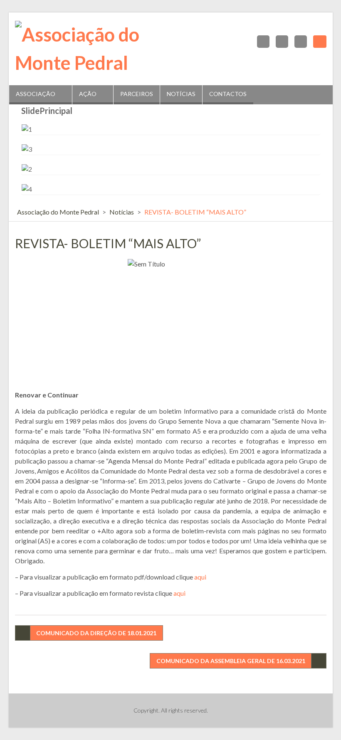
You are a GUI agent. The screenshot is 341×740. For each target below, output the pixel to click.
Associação (35, 93)
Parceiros (136, 93)
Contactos (228, 93)
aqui (200, 577)
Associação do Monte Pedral (58, 212)
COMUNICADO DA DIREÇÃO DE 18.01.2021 (96, 632)
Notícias (181, 93)
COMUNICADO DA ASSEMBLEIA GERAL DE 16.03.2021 (230, 660)
